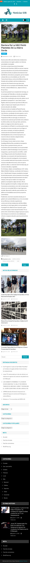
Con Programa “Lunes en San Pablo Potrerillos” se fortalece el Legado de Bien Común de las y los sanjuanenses (15, 369)
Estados (4, 53)
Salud (5, 491)
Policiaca (5, 472)
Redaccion (18, 56)
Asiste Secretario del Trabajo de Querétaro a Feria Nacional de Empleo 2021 (15, 295)
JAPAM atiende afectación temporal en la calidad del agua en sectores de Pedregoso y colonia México (14, 394)
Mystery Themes (23, 561)
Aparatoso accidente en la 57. (6, 265)
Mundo (6, 498)
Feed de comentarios (8, 443)
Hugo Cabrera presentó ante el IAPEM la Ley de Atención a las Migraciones (26, 265)
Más (4, 479)
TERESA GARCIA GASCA (8, 261)
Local (4, 476)
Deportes (6, 488)
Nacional (6, 482)
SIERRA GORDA (16, 259)
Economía (6, 494)
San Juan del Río (7, 466)
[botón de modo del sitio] (24, 20)
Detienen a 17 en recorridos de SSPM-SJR (14, 399)
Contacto (25, 1)
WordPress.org (7, 446)
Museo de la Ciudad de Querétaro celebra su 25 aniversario (14, 322)
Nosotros (19, 1)
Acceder (5, 437)
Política (6, 485)
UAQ (18, 261)
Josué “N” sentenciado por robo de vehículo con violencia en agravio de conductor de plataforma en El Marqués (15, 376)
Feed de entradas (7, 440)
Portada (5, 463)
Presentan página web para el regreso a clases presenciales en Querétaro (14, 348)
